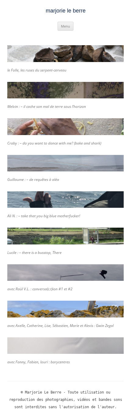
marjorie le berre (66, 11)
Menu (65, 26)
